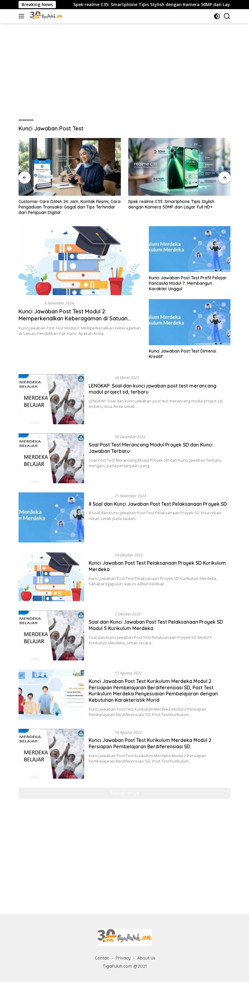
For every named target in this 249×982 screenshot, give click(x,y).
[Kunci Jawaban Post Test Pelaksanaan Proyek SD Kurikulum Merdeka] (51, 576)
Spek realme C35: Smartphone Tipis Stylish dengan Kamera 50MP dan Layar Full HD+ (140, 4)
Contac (102, 958)
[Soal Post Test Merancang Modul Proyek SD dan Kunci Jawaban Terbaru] (51, 458)
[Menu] (23, 16)
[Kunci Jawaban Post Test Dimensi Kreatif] (189, 322)
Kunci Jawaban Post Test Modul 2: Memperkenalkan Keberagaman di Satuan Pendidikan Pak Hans (73, 318)
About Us (146, 958)
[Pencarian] (226, 16)
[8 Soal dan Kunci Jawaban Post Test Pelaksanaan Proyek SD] (51, 517)
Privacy (123, 958)
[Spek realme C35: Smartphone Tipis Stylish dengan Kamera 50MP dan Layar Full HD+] (179, 167)
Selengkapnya (124, 793)
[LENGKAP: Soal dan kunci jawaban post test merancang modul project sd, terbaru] (51, 399)
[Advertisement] (124, 68)
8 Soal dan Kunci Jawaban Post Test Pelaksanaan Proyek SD (158, 504)
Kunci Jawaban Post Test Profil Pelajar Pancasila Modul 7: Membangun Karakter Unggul (188, 283)
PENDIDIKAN (30, 303)
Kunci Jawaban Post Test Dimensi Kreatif (182, 353)
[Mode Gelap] (216, 16)
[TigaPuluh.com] (45, 16)
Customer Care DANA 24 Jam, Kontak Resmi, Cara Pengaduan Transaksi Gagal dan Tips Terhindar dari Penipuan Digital (70, 207)
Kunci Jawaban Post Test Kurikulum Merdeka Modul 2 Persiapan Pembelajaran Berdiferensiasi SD (150, 743)
